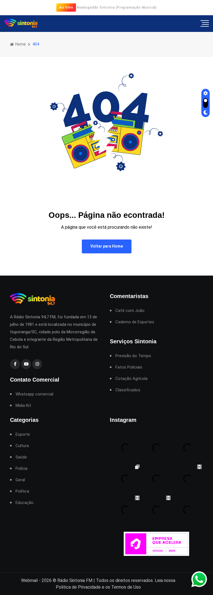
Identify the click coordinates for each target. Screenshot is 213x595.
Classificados (127, 390)
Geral (20, 480)
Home (20, 44)
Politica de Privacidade (78, 587)
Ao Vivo (66, 7)
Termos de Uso (126, 587)
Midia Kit (23, 406)
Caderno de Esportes (134, 322)
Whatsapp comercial (34, 394)
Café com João (129, 311)
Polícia (21, 469)
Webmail (29, 580)
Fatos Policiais (128, 367)
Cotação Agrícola (131, 379)
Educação (25, 503)
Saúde (21, 457)
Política (22, 491)
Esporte (23, 434)
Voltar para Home (106, 246)
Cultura (22, 446)
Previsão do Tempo (133, 356)
